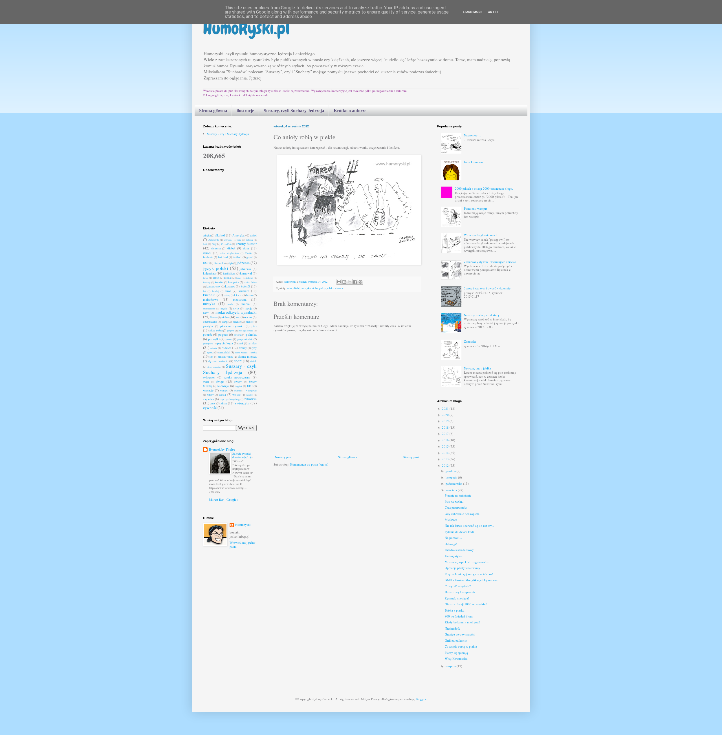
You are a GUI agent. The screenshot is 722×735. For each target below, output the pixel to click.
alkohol (220, 235)
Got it (493, 12)
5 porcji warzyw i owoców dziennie (487, 288)
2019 (446, 421)
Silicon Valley (225, 356)
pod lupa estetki (246, 330)
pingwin (230, 330)
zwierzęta (242, 403)
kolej (238, 277)
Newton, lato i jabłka (477, 368)
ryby (254, 348)
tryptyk (238, 386)
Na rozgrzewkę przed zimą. (482, 315)
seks (254, 352)
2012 (446, 465)
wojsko (236, 395)
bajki (239, 239)
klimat (228, 278)
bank (205, 243)
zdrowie (339, 288)
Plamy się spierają (456, 652)
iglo (231, 263)
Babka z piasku (455, 610)
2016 (446, 440)
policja (237, 334)
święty (238, 382)
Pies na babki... (455, 501)
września (452, 490)
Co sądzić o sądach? (458, 586)
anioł (289, 288)
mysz (236, 308)
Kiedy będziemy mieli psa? (462, 622)
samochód (224, 352)
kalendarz (209, 273)
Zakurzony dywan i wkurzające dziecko (490, 262)
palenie (237, 322)
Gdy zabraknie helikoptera (462, 514)
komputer (233, 282)
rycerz (210, 352)
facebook (208, 257)
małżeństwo (210, 299)
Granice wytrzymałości (460, 634)
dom (246, 248)
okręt (225, 322)
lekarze (238, 295)
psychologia (225, 343)
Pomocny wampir (475, 208)
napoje (248, 308)
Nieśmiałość (452, 628)
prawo (229, 339)
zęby (212, 403)
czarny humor (246, 243)
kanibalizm (229, 273)
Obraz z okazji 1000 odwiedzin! (466, 604)
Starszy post (411, 457)
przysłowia (208, 343)
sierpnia (451, 666)
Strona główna (213, 110)
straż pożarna (214, 366)
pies (254, 326)
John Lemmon (473, 162)
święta (220, 381)
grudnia (451, 471)
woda (222, 394)
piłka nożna (216, 330)
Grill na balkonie (456, 640)
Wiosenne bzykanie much (481, 235)
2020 (446, 415)
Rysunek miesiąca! (457, 598)
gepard (249, 257)
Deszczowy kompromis (460, 592)
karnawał (246, 273)
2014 (446, 453)
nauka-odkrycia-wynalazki (236, 312)
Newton (213, 317)
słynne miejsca (247, 356)
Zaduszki (470, 341)
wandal (237, 390)
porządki (214, 339)
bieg (214, 244)
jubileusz (245, 269)
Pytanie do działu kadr (459, 532)
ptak (241, 343)
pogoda (223, 334)
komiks (219, 282)
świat (206, 382)
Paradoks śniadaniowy (459, 550)
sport (238, 360)
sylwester (209, 377)
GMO (206, 263)
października (454, 483)
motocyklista (209, 308)
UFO (249, 386)
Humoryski (242, 525)
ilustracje (245, 110)
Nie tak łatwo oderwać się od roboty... (469, 525)
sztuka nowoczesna (237, 377)
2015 (446, 446)
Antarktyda (213, 239)
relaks (330, 288)
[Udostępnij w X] (350, 282)
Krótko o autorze (350, 110)
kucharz (244, 291)
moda (230, 303)
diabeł (297, 288)
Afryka (207, 235)
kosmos (230, 286)
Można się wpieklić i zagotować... (467, 562)
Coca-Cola (226, 243)
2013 (446, 459)
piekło (322, 288)
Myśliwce (451, 519)
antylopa (228, 239)
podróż (207, 334)
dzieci (207, 253)
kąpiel (216, 278)
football (237, 257)
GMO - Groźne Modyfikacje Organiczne (471, 580)
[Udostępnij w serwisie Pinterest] (360, 282)
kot (204, 291)
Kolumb (249, 277)
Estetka (248, 252)
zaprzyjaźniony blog (229, 399)
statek (253, 361)
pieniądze (208, 326)
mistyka (306, 288)
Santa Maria (241, 352)
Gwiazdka (219, 263)
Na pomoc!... (472, 135)
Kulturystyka (453, 556)
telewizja (223, 386)
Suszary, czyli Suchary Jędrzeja (294, 110)
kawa (205, 277)
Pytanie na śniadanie (458, 495)
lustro (249, 295)
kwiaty (227, 295)
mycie (224, 308)
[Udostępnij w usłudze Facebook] (355, 282)
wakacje (208, 390)
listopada (452, 477)
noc (238, 317)
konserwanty (213, 286)
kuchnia (209, 294)
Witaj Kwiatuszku (456, 658)
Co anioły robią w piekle (461, 646)
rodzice (226, 348)
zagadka (208, 399)
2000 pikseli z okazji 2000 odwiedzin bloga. (484, 188)
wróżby (249, 394)
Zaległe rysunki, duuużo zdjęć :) (242, 455)
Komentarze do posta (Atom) (309, 464)
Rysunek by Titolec (222, 449)
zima (224, 403)
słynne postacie (218, 361)
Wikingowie (251, 390)
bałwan (249, 239)
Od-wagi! (451, 544)
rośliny (243, 348)
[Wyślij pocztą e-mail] (339, 282)
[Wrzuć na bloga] (344, 282)
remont (213, 347)
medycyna (239, 299)
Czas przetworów (456, 507)
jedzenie (243, 262)
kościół (245, 286)
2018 (446, 427)
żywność (210, 407)
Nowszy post (283, 457)
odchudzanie (210, 322)
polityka (251, 334)
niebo (315, 288)
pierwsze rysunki (231, 326)
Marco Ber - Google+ (223, 499)
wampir (224, 390)
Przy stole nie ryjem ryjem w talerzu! (469, 574)
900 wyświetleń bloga (459, 616)
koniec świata (250, 282)
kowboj (215, 291)
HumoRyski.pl (246, 28)
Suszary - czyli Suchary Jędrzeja (228, 134)
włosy (210, 395)
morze (245, 304)
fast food (223, 257)
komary (206, 282)
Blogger (421, 699)
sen (211, 356)
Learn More (472, 12)
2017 (446, 433)
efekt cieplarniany (230, 252)
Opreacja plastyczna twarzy (462, 568)
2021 (446, 408)
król (228, 291)
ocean (248, 317)
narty (206, 313)
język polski (215, 268)
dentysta (216, 248)
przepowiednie (245, 339)
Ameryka (238, 235)
